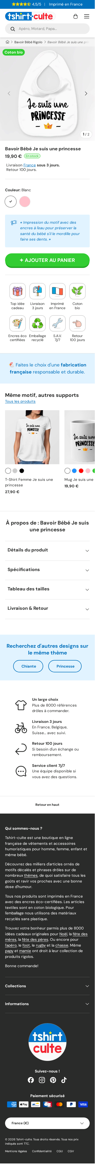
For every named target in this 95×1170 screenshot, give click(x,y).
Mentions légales (16, 1151)
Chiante (28, 666)
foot (26, 945)
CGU (60, 1151)
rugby (41, 945)
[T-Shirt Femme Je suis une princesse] (32, 437)
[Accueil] (7, 42)
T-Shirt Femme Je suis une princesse (29, 482)
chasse (61, 945)
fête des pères (35, 939)
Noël (63, 934)
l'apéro (11, 945)
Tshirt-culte (24, 1139)
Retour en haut (47, 805)
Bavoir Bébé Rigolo (28, 42)
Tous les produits (20, 401)
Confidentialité (42, 1151)
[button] (75, 16)
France (29, 165)
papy (9, 950)
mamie (25, 950)
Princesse (66, 666)
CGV (71, 1151)
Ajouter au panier (50, 260)
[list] (47, 93)
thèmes (31, 875)
